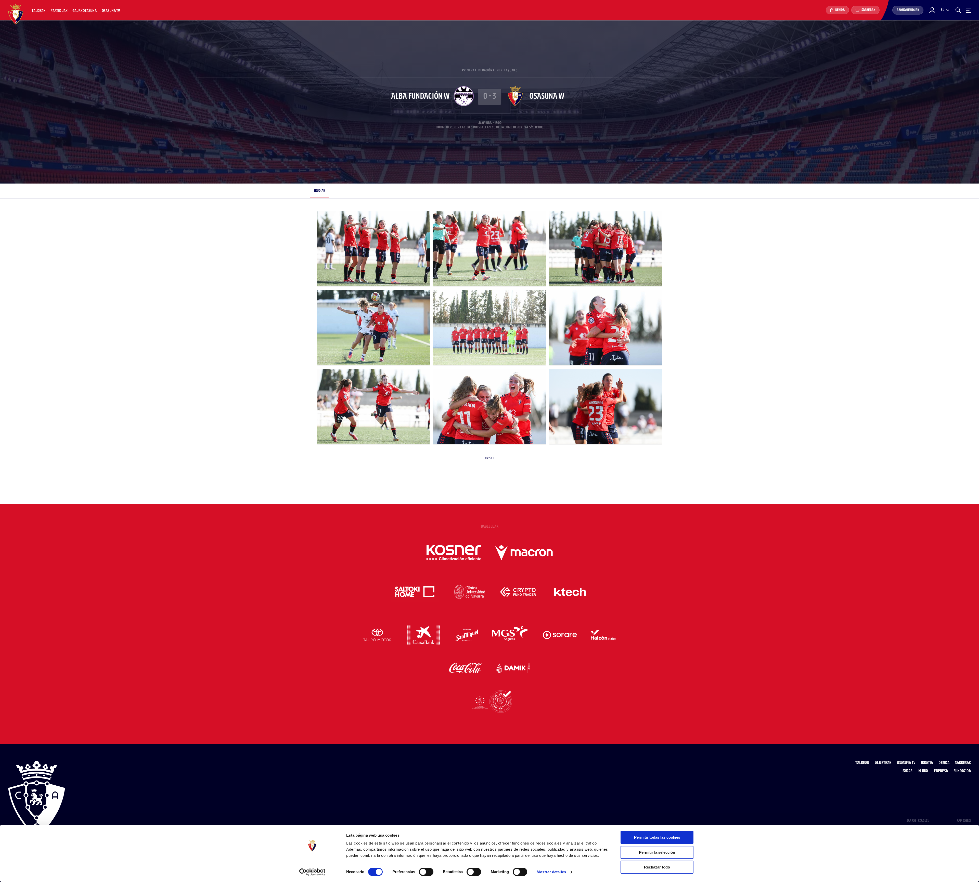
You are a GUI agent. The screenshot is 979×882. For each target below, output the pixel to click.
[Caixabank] (423, 635)
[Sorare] (560, 635)
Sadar (907, 771)
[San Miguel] (466, 635)
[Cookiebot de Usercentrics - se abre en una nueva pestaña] (312, 872)
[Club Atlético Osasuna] (15, 14)
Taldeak (38, 11)
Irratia (927, 763)
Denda (839, 10)
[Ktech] (570, 592)
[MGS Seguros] (510, 635)
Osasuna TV (111, 11)
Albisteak (883, 763)
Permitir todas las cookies (657, 837)
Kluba (923, 771)
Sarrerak (868, 10)
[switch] (426, 872)
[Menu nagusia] (968, 10)
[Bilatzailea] (958, 10)
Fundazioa (962, 771)
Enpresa (941, 771)
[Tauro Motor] (377, 635)
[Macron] (524, 552)
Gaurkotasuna (84, 11)
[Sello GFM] (489, 701)
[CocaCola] (466, 668)
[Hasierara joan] (36, 800)
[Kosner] (453, 552)
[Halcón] (603, 635)
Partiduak (59, 11)
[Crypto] (518, 592)
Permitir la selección (657, 852)
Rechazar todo (657, 867)
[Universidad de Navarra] (469, 592)
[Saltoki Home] (415, 591)
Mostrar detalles (551, 872)
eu (942, 10)
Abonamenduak (908, 10)
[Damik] (513, 668)
